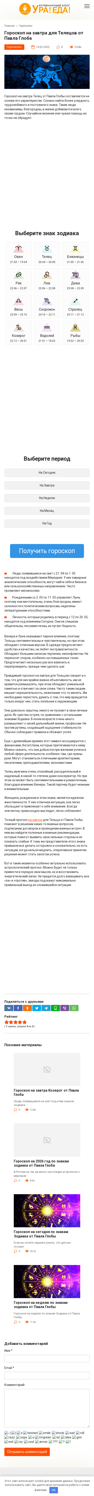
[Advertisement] (47, 172)
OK (54, 1490)
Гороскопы (14, 47)
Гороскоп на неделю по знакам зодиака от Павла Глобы (41, 1305)
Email (9, 1368)
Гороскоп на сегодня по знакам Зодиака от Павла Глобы (41, 1234)
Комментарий (14, 1385)
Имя (8, 1350)
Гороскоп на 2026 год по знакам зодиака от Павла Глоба (41, 1163)
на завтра (35, 820)
